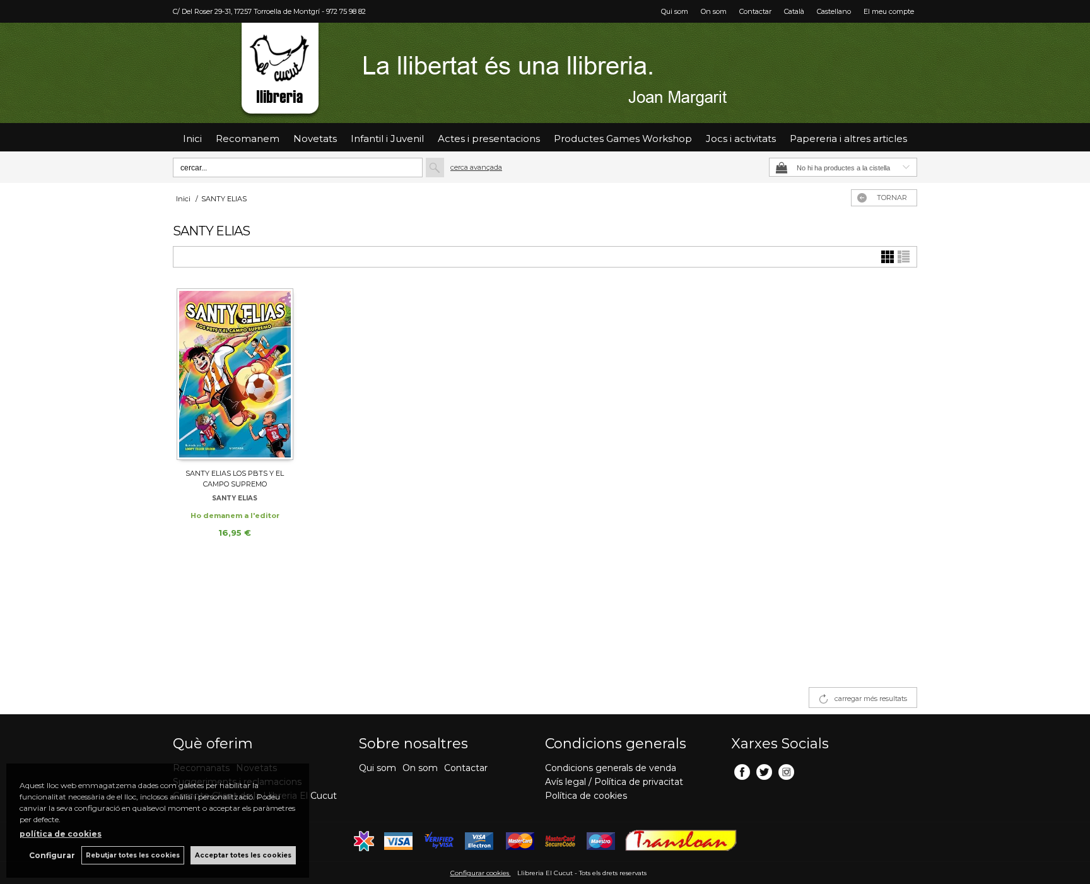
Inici (192, 138)
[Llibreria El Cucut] (545, 73)
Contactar (755, 11)
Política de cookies (586, 795)
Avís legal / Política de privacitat (614, 781)
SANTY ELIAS (234, 498)
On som (714, 11)
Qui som (674, 11)
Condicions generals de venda (610, 768)
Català (794, 11)
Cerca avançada (476, 167)
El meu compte (889, 11)
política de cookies (61, 834)
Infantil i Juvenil (387, 138)
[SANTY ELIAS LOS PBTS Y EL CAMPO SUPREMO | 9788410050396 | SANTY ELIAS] (235, 373)
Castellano (834, 11)
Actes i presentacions (489, 138)
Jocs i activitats (741, 138)
